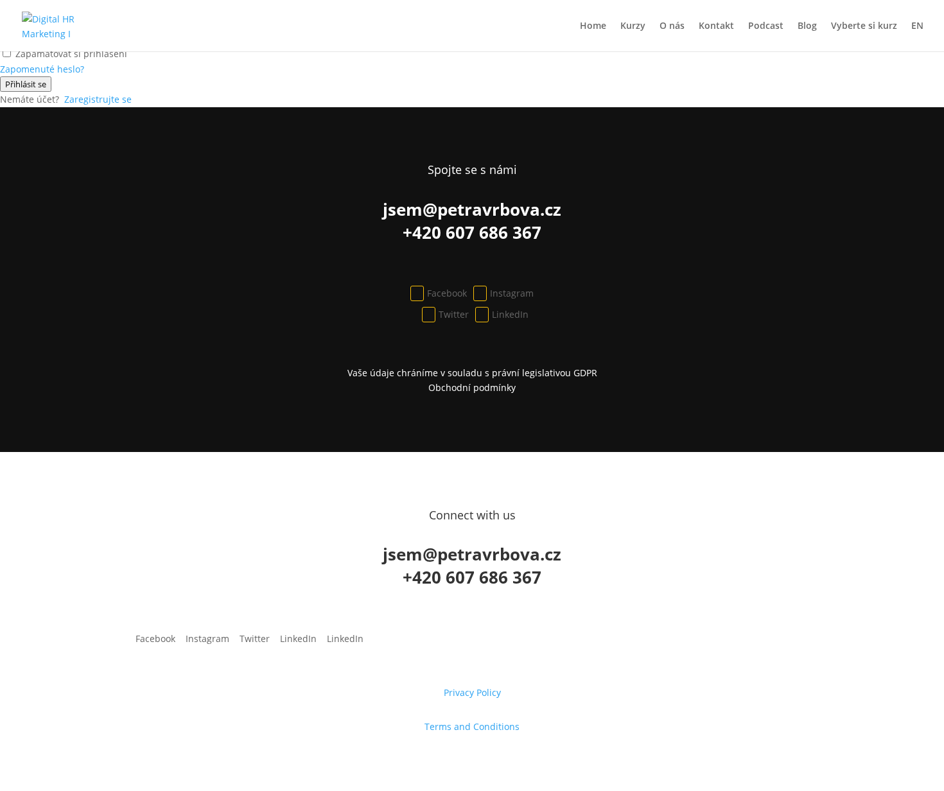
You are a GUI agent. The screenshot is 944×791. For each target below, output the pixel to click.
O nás (672, 26)
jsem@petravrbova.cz (472, 209)
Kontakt (716, 26)
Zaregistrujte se (98, 99)
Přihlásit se (25, 84)
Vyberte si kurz (864, 26)
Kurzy (632, 26)
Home (593, 26)
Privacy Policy (472, 692)
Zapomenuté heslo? (42, 69)
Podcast (765, 26)
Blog (807, 26)
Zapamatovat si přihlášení (71, 54)
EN (917, 26)
